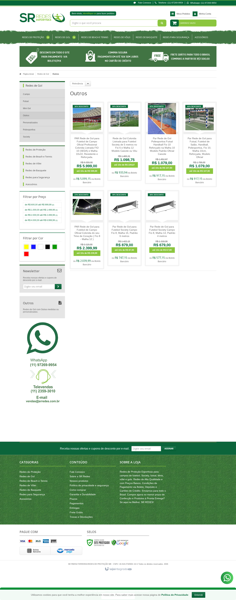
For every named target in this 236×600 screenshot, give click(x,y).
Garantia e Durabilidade (83, 494)
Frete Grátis (76, 512)
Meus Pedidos (183, 14)
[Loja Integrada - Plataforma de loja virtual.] (118, 569)
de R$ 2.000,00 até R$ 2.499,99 (41, 215)
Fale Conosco (144, 3)
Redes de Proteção (30, 471)
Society (26, 137)
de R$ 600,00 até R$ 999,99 (39, 204)
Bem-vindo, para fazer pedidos (93, 13)
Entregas (74, 507)
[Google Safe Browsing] (120, 542)
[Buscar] (162, 23)
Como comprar (78, 489)
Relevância (77, 83)
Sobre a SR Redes (80, 476)
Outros (26, 115)
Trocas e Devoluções (81, 516)
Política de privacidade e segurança (89, 485)
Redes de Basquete (30, 489)
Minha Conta (205, 14)
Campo (26, 94)
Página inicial (28, 74)
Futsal (26, 101)
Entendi (198, 595)
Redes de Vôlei (28, 485)
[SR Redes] (42, 17)
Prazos (73, 498)
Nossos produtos (79, 480)
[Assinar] (58, 286)
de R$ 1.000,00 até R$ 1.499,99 (41, 210)
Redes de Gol (43, 74)
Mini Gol (27, 108)
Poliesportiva (29, 129)
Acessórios (25, 498)
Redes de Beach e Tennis (34, 480)
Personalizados (30, 122)
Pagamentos (76, 503)
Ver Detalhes (89, 153)
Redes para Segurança (32, 494)
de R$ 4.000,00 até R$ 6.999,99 (41, 220)
